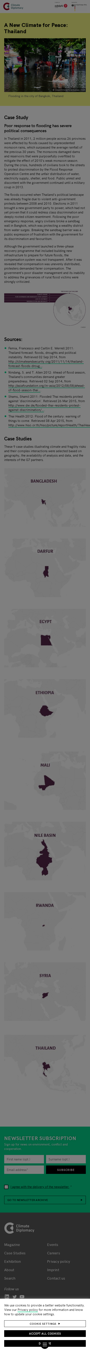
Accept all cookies (45, 1333)
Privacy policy (28, 1309)
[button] (45, 1323)
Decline (45, 1343)
